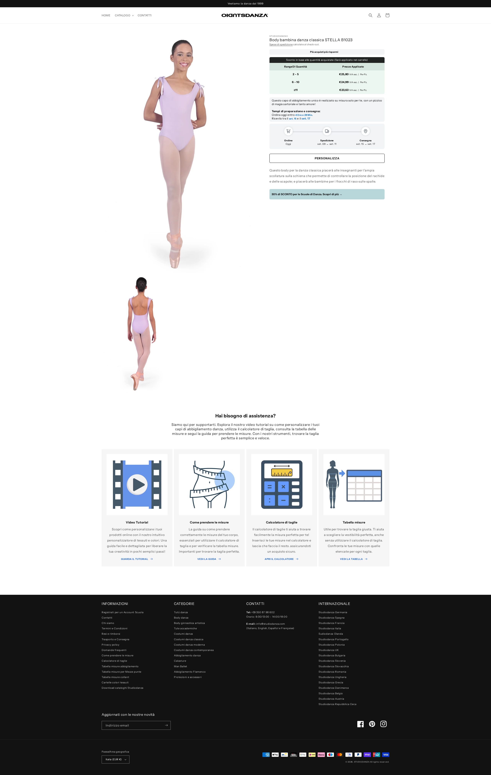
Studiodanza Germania (333, 612)
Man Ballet (180, 666)
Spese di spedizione (281, 44)
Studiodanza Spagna (332, 617)
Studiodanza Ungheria (333, 677)
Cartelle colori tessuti (115, 682)
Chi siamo (108, 622)
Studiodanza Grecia (331, 682)
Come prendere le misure (117, 655)
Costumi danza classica (188, 639)
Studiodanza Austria (331, 698)
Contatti (107, 617)
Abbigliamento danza (187, 655)
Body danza (181, 617)
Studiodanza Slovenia (332, 660)
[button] (124, 15)
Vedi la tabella (351, 559)
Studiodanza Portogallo (333, 639)
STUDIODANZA (362, 762)
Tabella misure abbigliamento (120, 666)
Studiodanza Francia (331, 622)
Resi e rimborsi (111, 633)
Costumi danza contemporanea (194, 650)
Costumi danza (183, 633)
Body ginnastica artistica (189, 622)
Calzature (180, 660)
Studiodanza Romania (332, 671)
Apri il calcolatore (279, 559)
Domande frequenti (114, 650)
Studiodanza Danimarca (334, 687)
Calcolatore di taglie (114, 660)
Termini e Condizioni (115, 628)
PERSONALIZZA (327, 158)
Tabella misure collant (115, 677)
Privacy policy (110, 644)
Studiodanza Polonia (332, 644)
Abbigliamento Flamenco (190, 671)
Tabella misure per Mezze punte (121, 671)
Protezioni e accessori (188, 677)
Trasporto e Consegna (115, 639)
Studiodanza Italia (330, 628)
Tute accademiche (185, 628)
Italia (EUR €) (114, 759)
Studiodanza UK (329, 650)
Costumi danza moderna (189, 644)
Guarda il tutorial (134, 559)
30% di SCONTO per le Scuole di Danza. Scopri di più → (307, 194)
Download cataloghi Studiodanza (122, 687)
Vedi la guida (206, 559)
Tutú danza (181, 612)
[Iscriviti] (166, 725)
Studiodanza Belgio (331, 693)
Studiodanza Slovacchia (334, 666)
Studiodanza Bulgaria (332, 655)
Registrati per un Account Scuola (122, 612)
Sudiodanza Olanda (331, 633)
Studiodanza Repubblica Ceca (337, 704)
